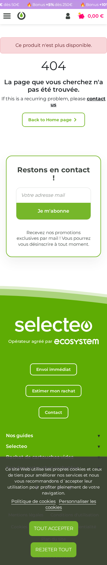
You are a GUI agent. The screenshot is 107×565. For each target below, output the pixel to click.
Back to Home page (53, 119)
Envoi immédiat (53, 369)
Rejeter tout (53, 549)
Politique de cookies (33, 501)
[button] (68, 16)
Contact (53, 412)
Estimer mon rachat (53, 391)
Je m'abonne (53, 211)
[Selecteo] (53, 318)
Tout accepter (53, 528)
